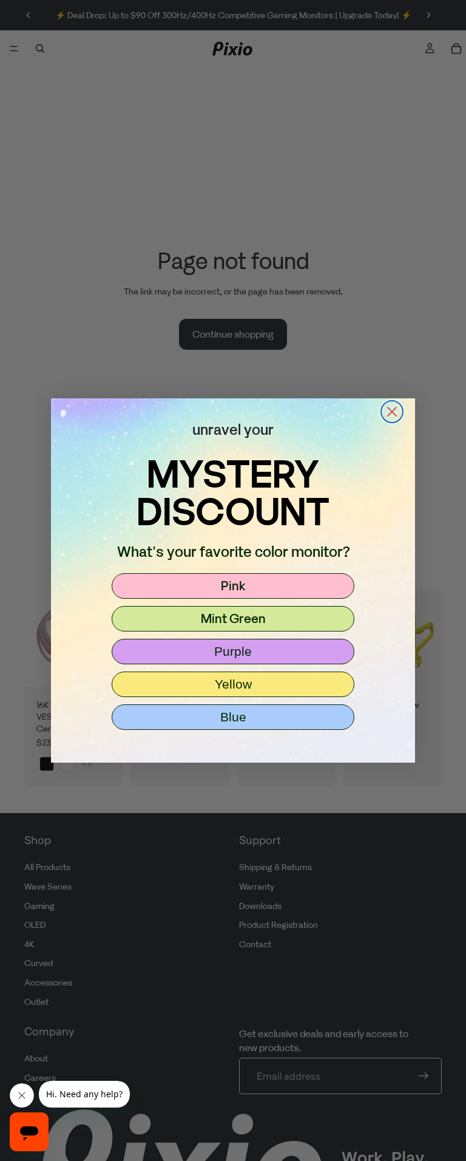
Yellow (233, 684)
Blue (233, 717)
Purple (233, 651)
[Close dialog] (392, 412)
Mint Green (233, 618)
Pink (233, 585)
